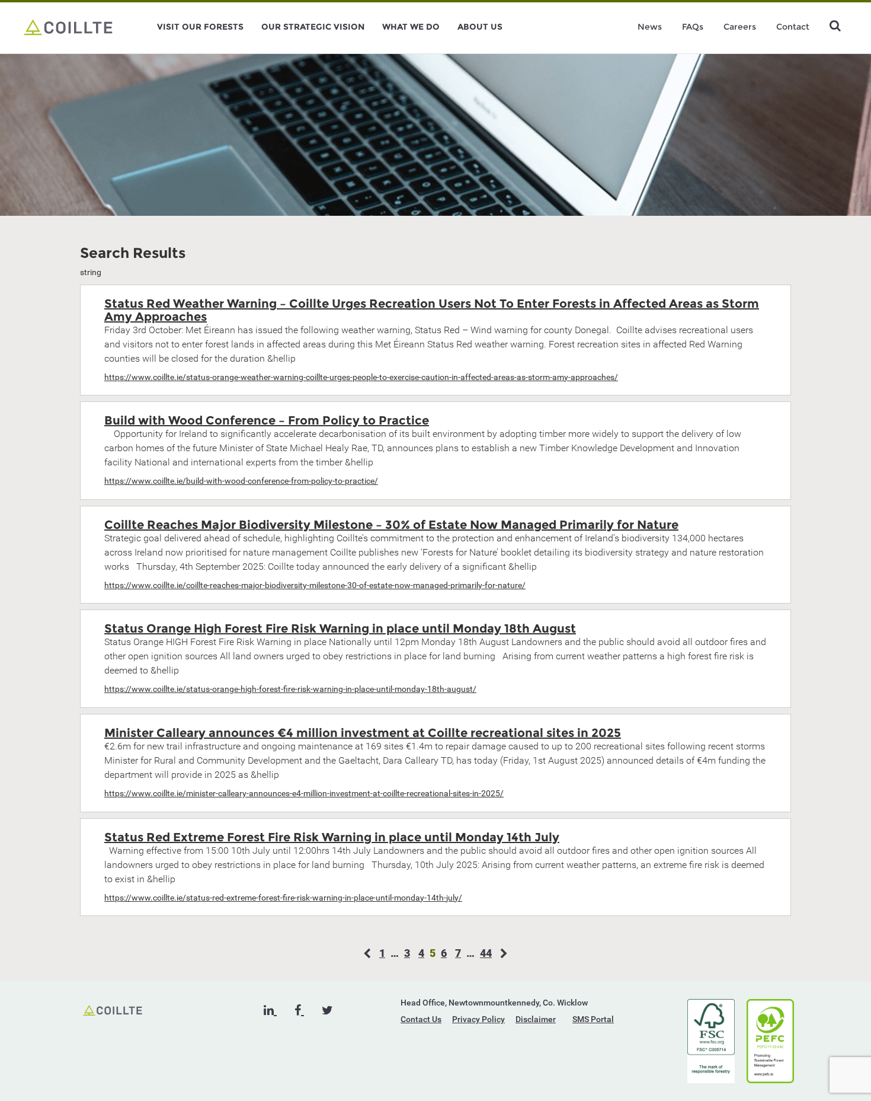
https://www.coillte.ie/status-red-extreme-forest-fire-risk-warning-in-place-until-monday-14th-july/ (283, 897)
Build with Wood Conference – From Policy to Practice (266, 420)
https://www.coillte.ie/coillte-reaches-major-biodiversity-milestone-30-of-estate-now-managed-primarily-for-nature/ (315, 585)
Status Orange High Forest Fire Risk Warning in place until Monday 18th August (340, 628)
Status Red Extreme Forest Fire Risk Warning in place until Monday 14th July (331, 837)
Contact (792, 26)
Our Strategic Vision (312, 26)
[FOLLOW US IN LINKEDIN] (270, 1010)
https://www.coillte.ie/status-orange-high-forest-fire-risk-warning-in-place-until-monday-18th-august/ (290, 689)
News (650, 26)
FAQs (692, 26)
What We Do (411, 26)
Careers (739, 26)
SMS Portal (593, 1019)
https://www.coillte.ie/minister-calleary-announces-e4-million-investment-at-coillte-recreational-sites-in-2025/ (304, 793)
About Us (479, 26)
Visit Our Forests (200, 26)
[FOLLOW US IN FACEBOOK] (299, 1010)
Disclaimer (535, 1019)
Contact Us (421, 1019)
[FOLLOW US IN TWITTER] (327, 1010)
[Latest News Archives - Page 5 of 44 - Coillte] (68, 26)
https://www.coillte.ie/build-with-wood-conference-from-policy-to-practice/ (241, 481)
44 (486, 953)
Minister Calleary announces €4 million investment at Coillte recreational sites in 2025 (362, 733)
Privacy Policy (478, 1019)
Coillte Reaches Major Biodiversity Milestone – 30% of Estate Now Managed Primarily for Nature (391, 525)
